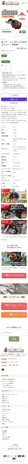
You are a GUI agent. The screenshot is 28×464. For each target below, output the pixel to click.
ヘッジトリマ (5, 413)
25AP (4, 56)
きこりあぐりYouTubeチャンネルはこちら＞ (15, 236)
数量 (2, 65)
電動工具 (4, 417)
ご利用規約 (15, 445)
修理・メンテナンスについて (14, 306)
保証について (14, 314)
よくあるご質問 (6, 437)
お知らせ (4, 433)
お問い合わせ (5, 439)
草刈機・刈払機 (6, 409)
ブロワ (4, 415)
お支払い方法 (5, 402)
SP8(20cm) (6, 61)
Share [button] (4, 239)
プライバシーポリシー (15, 447)
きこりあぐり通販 (12, 461)
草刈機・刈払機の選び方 (8, 379)
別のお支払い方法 (14, 103)
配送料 (2, 50)
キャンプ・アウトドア (8, 422)
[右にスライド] (17, 36)
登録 (14, 339)
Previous (1, 262)
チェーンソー (5, 411)
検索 (3, 424)
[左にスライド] (10, 36)
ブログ (4, 435)
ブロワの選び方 (6, 385)
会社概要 (4, 431)
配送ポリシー (5, 400)
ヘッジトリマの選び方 (8, 383)
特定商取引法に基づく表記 (15, 449)
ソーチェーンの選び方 (8, 387)
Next (27, 262)
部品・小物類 (5, 419)
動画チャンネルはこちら (14, 275)
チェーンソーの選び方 (8, 381)
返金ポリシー (5, 398)
